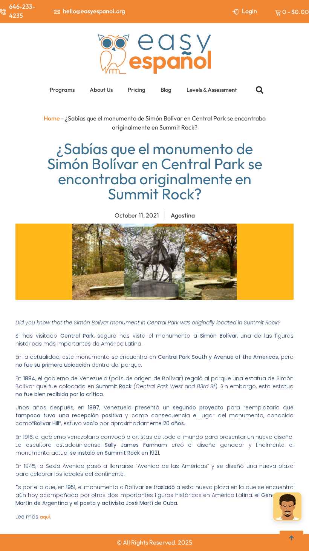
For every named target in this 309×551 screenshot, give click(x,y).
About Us (101, 89)
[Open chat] (287, 507)
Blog (166, 89)
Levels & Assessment (212, 89)
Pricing (136, 89)
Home (52, 118)
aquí (45, 516)
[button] (259, 89)
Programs (62, 89)
